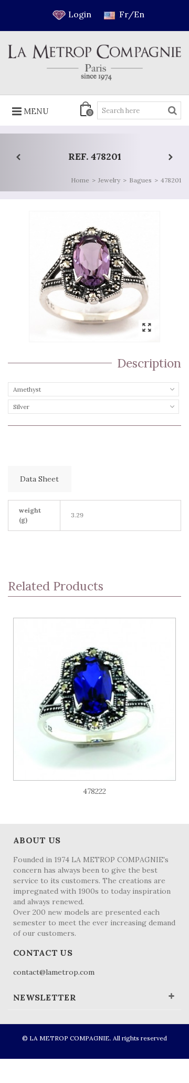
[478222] (94, 699)
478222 (94, 791)
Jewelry (109, 180)
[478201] (94, 276)
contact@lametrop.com (53, 972)
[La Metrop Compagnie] (94, 62)
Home (80, 180)
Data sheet (39, 479)
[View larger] (146, 328)
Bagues (140, 180)
